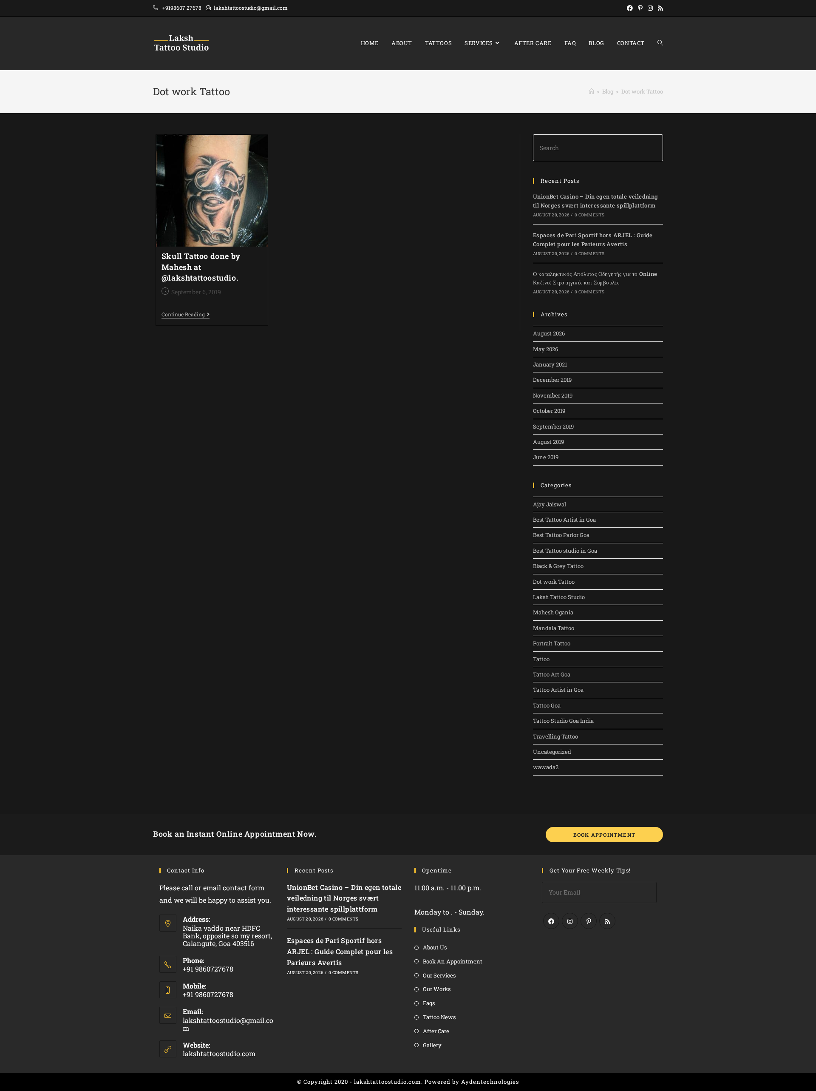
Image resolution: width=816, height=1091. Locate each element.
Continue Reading (186, 314)
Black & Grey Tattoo (558, 566)
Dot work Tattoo (554, 581)
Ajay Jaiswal (549, 504)
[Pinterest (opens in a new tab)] (640, 8)
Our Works (436, 989)
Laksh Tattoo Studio (559, 597)
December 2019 (552, 380)
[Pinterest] (589, 921)
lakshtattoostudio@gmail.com (228, 1024)
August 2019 (548, 442)
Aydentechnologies (490, 1081)
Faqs (429, 1003)
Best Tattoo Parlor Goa (561, 535)
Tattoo (541, 659)
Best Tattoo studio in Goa (565, 550)
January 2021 (550, 364)
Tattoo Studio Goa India (563, 720)
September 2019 (553, 426)
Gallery (432, 1045)
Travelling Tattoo (555, 736)
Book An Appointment (452, 961)
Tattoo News (439, 1017)
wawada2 (545, 767)
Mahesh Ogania (553, 612)
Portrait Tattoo (551, 643)
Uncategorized (552, 752)
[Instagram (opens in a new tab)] (650, 8)
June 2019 (545, 457)
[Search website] (660, 43)
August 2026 (549, 333)
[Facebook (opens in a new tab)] (629, 8)
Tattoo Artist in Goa (558, 689)
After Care (436, 1031)
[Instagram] (570, 921)
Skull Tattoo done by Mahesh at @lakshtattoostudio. (201, 266)
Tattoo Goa (547, 705)
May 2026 (545, 349)
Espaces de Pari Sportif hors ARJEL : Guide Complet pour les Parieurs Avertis (340, 951)
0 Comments (589, 215)
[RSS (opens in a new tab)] (659, 8)
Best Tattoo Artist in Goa (564, 519)
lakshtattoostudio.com (219, 1053)
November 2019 (552, 395)
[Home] (591, 91)
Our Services (439, 975)
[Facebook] (551, 921)
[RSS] (607, 921)
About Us (435, 947)
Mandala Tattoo (553, 628)
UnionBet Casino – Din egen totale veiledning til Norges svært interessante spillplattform (344, 898)
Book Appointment (604, 834)
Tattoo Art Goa (551, 674)
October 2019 (549, 411)
